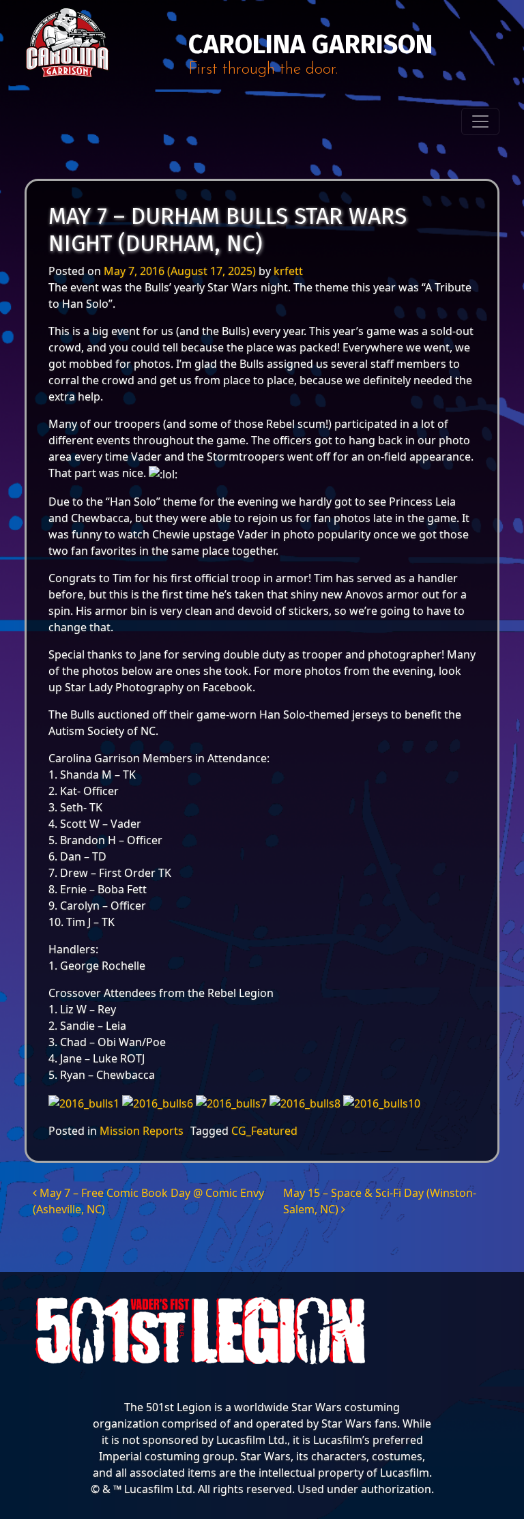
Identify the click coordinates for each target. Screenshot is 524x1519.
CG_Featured (264, 1130)
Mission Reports (142, 1130)
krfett (288, 270)
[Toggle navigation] (480, 121)
